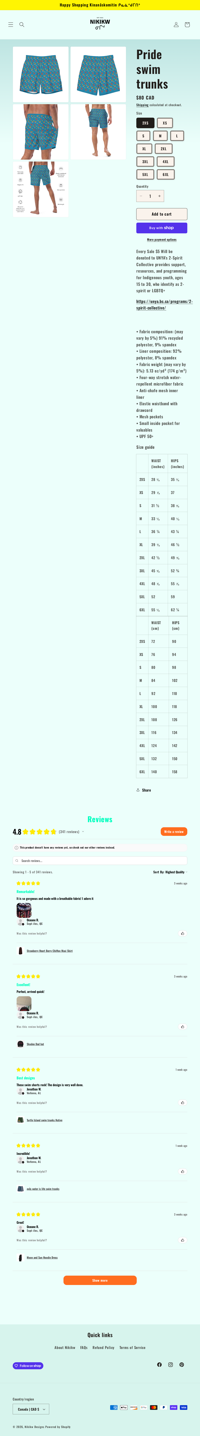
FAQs (84, 1347)
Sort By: (158, 872)
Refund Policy (103, 1347)
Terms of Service (133, 1347)
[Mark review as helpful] (182, 933)
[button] (10, 24)
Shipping (142, 104)
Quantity (142, 186)
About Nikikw (64, 1347)
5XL (145, 174)
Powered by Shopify (58, 1427)
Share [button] (146, 790)
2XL (164, 148)
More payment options (162, 239)
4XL (166, 161)
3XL (145, 161)
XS (165, 122)
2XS (145, 122)
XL (144, 148)
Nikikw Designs (34, 1427)
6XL (166, 174)
